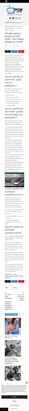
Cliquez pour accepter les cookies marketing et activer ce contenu (14, 179)
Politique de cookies (13, 408)
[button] (27, 382)
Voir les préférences (14, 405)
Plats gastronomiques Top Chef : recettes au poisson (14, 276)
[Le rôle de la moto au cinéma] (13, 374)
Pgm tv (6, 26)
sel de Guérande (15, 101)
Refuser (14, 401)
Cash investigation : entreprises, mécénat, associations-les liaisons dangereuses (8, 302)
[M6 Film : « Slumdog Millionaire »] (13, 326)
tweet (7, 287)
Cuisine (11, 26)
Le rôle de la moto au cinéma (20, 297)
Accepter (14, 397)
